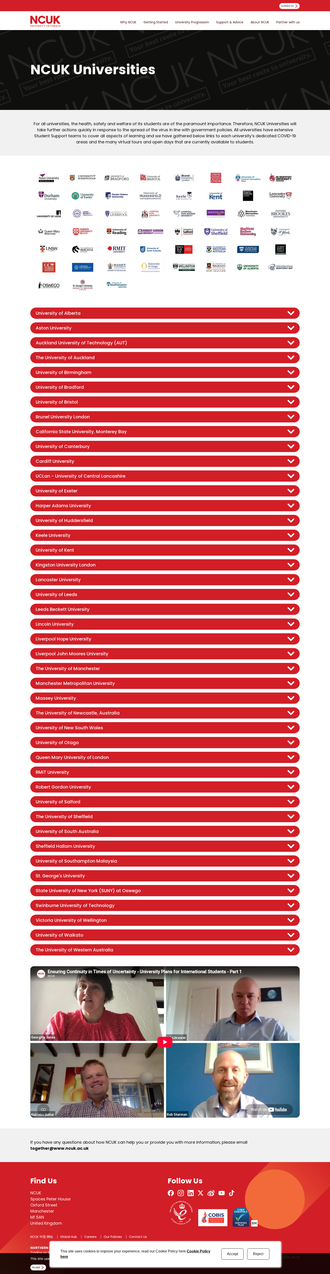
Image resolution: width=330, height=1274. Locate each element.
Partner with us (288, 22)
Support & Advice (229, 22)
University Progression (192, 22)
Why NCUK (128, 22)
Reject (258, 1254)
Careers (90, 1237)
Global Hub (68, 1237)
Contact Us (138, 1237)
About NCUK (260, 22)
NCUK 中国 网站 (41, 1237)
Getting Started (155, 22)
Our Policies (113, 1237)
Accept (232, 1254)
